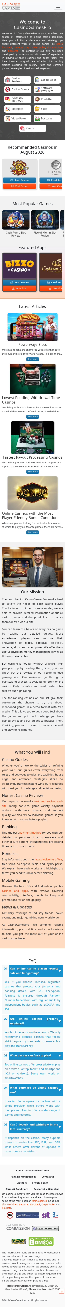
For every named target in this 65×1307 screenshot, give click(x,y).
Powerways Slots (32, 344)
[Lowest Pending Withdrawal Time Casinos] (32, 379)
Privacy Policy (40, 1182)
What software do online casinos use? (34, 1090)
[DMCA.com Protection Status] (41, 1240)
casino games (39, 1200)
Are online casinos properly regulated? (34, 1021)
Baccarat (24, 1204)
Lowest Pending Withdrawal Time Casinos (31, 399)
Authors (22, 1182)
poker (59, 43)
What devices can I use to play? (30, 1055)
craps (27, 47)
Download (21, 288)
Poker (52, 1204)
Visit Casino (21, 186)
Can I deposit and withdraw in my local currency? (34, 1127)
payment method (30, 832)
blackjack (7, 47)
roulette (18, 47)
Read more (33, 359)
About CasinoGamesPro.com (32, 1170)
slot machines (55, 47)
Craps (45, 1204)
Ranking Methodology (23, 1176)
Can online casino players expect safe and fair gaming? (34, 971)
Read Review (21, 180)
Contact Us (48, 1176)
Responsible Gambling (46, 1189)
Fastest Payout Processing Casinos (32, 457)
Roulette (6, 1207)
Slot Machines (10, 1204)
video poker (38, 47)
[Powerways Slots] (32, 327)
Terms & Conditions (17, 1189)
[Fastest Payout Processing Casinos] (32, 438)
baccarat (13, 50)
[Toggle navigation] (58, 6)
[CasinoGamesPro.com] (11, 6)
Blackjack (35, 1204)
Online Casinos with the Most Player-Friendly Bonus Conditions (30, 515)
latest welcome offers (48, 859)
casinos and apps (15, 891)
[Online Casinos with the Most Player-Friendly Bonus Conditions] (32, 493)
